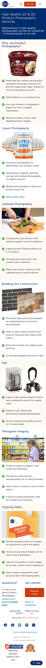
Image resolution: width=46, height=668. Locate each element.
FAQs (27, 611)
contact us (7, 599)
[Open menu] (40, 4)
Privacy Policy (31, 632)
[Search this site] (21, 4)
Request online (34, 592)
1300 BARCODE (30, 618)
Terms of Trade (20, 632)
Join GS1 (30, 4)
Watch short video (15, 197)
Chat (38, 663)
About (13, 611)
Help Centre (19, 612)
